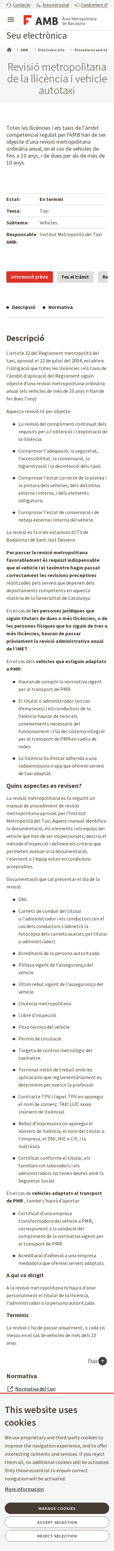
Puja (93, 1360)
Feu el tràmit (75, 277)
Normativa (60, 307)
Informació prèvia (29, 277)
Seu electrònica (36, 35)
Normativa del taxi (35, 1388)
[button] (18, 4)
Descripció (23, 307)
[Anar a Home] (8, 49)
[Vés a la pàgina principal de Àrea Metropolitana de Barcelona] (59, 20)
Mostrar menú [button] (10, 14)
